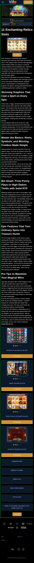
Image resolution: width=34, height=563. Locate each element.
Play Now (28, 2)
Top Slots (17, 497)
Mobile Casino (17, 470)
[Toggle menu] (2, 2)
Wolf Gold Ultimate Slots (17, 416)
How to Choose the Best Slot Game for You (17, 507)
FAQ (2, 536)
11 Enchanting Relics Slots (21, 24)
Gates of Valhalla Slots (17, 350)
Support (3, 540)
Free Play (17, 479)
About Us (20, 536)
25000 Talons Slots (17, 383)
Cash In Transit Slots (17, 449)
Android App (17, 461)
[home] (14, 3)
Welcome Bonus (17, 488)
